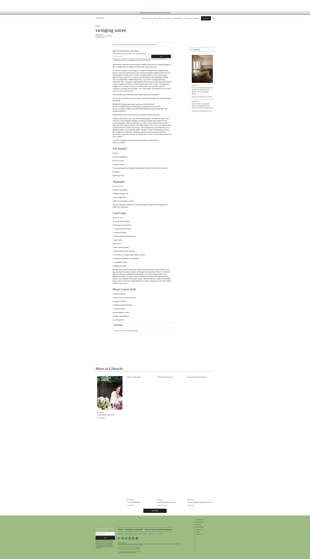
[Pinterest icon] (126, 538)
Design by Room (146, 18)
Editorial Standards (133, 330)
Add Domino (99, 37)
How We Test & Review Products (158, 530)
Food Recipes (131, 499)
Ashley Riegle (100, 34)
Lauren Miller (209, 96)
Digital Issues (199, 534)
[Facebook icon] (130, 538)
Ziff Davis (128, 547)
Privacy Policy (133, 60)
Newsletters (206, 18)
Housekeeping (188, 18)
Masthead (121, 533)
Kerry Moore (131, 505)
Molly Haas (208, 111)
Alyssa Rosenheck (163, 505)
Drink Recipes (192, 499)
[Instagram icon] (122, 538)
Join (161, 56)
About (120, 530)
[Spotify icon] (137, 538)
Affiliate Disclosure (131, 533)
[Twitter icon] (133, 538)
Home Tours (195, 85)
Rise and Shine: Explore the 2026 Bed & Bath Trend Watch (155, 12)
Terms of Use (162, 59)
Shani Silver (191, 505)
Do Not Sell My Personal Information (126, 552)
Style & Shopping (177, 18)
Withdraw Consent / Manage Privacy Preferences (129, 551)
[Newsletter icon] (119, 538)
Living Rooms (196, 101)
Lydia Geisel (196, 96)
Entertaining (100, 412)
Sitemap (160, 533)
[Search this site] (213, 18)
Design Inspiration (158, 18)
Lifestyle (196, 18)
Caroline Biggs (102, 417)
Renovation (168, 18)
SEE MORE (155, 510)
